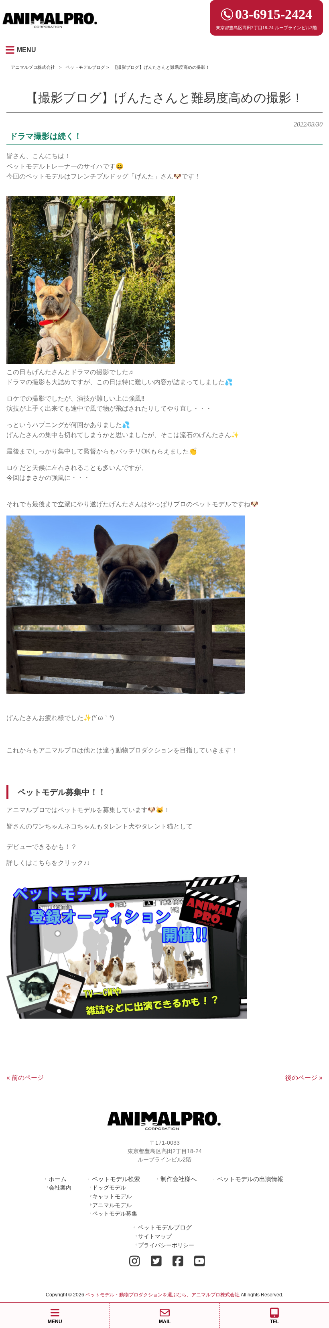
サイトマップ (155, 1236)
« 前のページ (25, 1077)
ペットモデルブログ (85, 67)
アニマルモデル (112, 1205)
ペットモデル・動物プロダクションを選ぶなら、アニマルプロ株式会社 (162, 1295)
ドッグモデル (109, 1187)
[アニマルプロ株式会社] (50, 30)
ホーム (58, 1179)
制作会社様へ (178, 1179)
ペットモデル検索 (116, 1179)
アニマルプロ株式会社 (33, 67)
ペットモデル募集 (114, 1213)
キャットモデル (112, 1196)
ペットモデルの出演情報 (250, 1179)
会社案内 (60, 1187)
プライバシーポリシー (166, 1245)
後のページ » (304, 1077)
